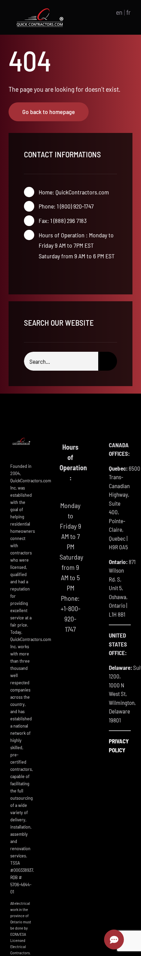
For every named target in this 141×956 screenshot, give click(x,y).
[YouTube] (76, 656)
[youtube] (48, 273)
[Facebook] (64, 656)
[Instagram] (70, 670)
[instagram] (37, 273)
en (119, 12)
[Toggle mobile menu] (99, 12)
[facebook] (26, 273)
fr (128, 12)
